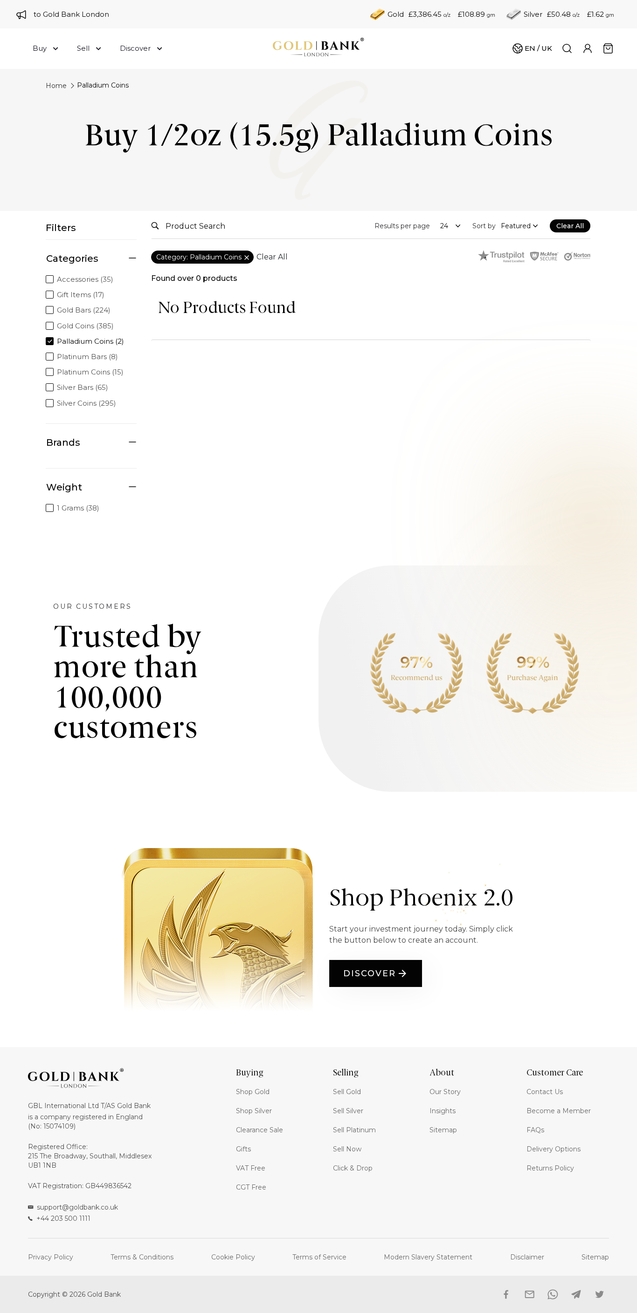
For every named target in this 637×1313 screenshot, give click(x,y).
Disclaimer (527, 1257)
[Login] (587, 48)
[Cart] (608, 48)
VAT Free (250, 1168)
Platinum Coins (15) (90, 371)
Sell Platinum (354, 1130)
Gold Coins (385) (85, 325)
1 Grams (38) (78, 507)
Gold (396, 14)
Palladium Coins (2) (90, 341)
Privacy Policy (50, 1257)
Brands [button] (63, 442)
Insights (442, 1111)
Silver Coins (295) (86, 403)
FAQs (535, 1130)
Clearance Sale (259, 1130)
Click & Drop (353, 1168)
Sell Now (347, 1149)
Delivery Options (553, 1149)
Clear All (272, 256)
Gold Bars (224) (84, 310)
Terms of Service (319, 1257)
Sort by (484, 226)
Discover (369, 973)
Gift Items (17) (80, 294)
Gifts (243, 1149)
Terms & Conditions (142, 1257)
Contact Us (544, 1092)
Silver (533, 14)
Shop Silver (254, 1111)
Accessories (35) (85, 279)
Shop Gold (253, 1092)
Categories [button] (72, 258)
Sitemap (443, 1130)
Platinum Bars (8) (87, 356)
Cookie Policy (233, 1257)
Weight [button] (64, 487)
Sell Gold (347, 1092)
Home (56, 86)
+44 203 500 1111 (63, 1218)
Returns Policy (550, 1168)
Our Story (445, 1092)
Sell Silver (348, 1111)
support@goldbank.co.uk (77, 1207)
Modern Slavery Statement (428, 1257)
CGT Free (251, 1187)
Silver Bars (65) (82, 387)
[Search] (567, 48)
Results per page (402, 226)
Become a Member (558, 1111)
